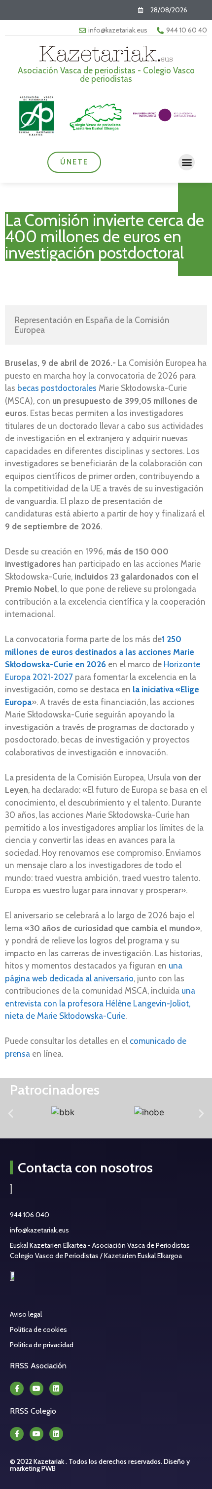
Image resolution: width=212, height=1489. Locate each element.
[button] (186, 162)
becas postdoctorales (57, 388)
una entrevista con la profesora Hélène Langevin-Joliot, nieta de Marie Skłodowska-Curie (100, 1003)
